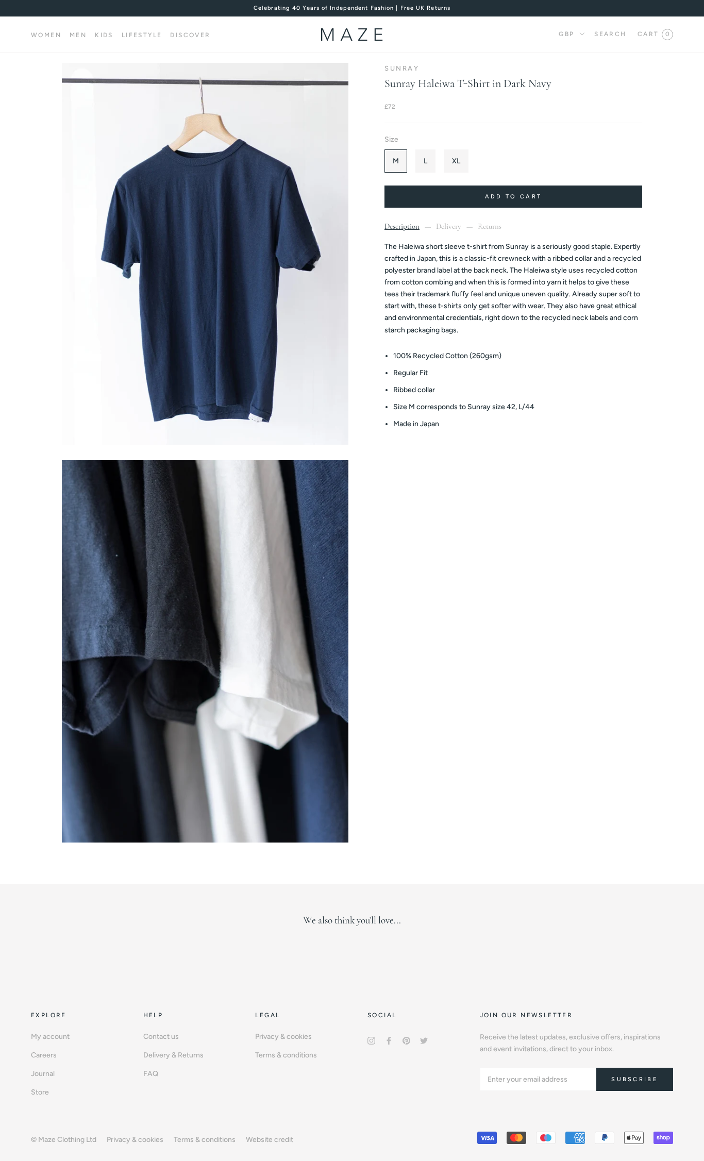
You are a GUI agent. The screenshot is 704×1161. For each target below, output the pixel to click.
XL (456, 161)
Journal (43, 1073)
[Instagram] (371, 1040)
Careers (44, 1055)
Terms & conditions (286, 1055)
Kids (104, 35)
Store (40, 1092)
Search (610, 34)
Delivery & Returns (173, 1055)
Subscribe (634, 1079)
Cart (653, 34)
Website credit (269, 1139)
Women (46, 35)
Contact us (161, 1036)
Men (78, 35)
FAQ (150, 1073)
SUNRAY (402, 68)
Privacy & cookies (283, 1036)
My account (50, 1036)
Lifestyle (142, 35)
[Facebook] (389, 1040)
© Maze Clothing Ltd (63, 1139)
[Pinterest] (406, 1040)
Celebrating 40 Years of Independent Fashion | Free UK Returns (352, 8)
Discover (190, 35)
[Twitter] (424, 1040)
